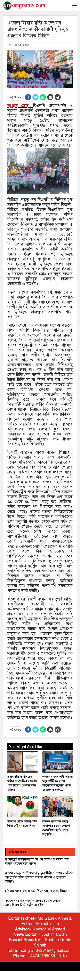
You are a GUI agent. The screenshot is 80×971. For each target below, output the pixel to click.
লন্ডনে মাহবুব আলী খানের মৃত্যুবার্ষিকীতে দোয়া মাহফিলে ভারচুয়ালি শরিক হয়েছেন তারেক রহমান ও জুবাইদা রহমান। (39, 877)
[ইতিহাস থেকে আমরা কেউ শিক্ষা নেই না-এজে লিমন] (22, 806)
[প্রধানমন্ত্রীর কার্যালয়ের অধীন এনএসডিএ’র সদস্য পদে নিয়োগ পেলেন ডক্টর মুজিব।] (22, 762)
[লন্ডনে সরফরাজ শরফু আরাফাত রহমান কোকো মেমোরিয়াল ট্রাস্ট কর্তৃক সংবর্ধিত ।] (57, 806)
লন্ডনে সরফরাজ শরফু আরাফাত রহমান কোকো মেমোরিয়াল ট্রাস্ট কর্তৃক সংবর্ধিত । (33, 903)
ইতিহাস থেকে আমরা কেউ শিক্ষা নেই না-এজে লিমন (36, 891)
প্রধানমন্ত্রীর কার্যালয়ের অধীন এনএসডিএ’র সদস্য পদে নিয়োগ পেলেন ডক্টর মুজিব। (37, 861)
